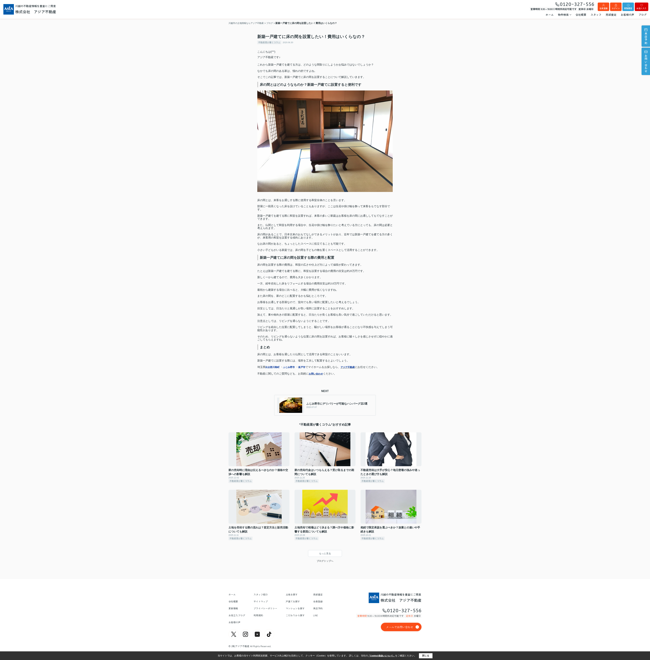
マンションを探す (295, 608)
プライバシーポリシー (265, 608)
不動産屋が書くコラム (269, 42)
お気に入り (641, 8)
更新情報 (233, 608)
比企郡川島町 (272, 367)
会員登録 (603, 8)
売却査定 (611, 15)
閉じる (425, 655)
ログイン (616, 8)
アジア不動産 (348, 367)
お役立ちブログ (237, 615)
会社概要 (581, 15)
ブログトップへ (325, 561)
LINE (315, 615)
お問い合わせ (646, 63)
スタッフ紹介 (261, 594)
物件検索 (563, 15)
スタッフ (596, 15)
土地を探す (292, 594)
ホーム (550, 15)
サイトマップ (261, 601)
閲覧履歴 (628, 8)
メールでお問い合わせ (399, 627)
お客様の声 (627, 15)
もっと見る (325, 553)
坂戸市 (301, 367)
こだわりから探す (295, 615)
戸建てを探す (293, 601)
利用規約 (258, 615)
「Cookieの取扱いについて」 (381, 656)
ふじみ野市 (289, 367)
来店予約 (646, 38)
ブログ (642, 15)
